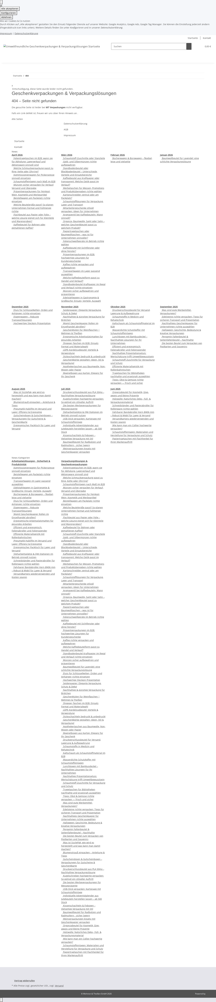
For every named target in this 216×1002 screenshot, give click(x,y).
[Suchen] (188, 46)
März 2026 (66, 154)
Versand (59, 985)
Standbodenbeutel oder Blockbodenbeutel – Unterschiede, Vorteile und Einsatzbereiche (79, 171)
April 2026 (17, 154)
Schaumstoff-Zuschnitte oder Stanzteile (83, 158)
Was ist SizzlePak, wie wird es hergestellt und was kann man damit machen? (31, 395)
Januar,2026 (166, 154)
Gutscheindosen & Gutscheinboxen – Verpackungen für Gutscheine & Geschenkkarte (32, 419)
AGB (66, 129)
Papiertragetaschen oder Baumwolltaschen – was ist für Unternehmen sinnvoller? (77, 234)
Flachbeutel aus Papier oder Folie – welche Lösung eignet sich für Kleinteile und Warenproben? (33, 218)
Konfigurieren (8, 12)
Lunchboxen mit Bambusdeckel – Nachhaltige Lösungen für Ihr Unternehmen (129, 340)
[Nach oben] (1, 1000)
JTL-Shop (209, 993)
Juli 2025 (65, 388)
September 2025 (169, 306)
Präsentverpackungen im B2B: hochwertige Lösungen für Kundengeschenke (78, 258)
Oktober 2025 (118, 306)
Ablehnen (6, 17)
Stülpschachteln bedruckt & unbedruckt (83, 356)
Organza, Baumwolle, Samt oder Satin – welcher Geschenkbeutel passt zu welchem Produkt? (83, 224)
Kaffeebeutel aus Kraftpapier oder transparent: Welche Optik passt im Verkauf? (80, 181)
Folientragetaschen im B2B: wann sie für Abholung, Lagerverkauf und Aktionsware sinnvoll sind (32, 161)
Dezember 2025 (20, 306)
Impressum (6, 33)
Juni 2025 (115, 388)
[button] (199, 46)
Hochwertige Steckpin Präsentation (32, 323)
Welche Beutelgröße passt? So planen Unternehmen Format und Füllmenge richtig (32, 208)
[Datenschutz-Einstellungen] (1, 2)
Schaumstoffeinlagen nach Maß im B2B (34, 181)
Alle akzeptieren (9, 8)
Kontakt (207, 37)
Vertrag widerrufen (24, 980)
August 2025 (18, 388)
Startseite (193, 37)
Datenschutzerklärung (26, 33)
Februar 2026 (118, 154)
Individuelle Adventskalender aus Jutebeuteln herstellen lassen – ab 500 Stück (81, 428)
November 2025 (69, 306)
